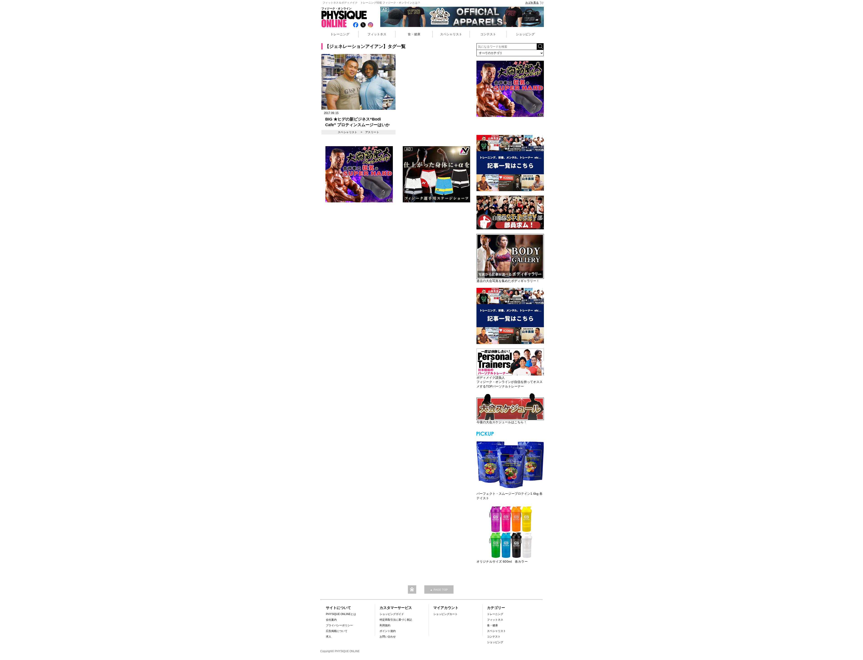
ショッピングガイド (392, 614)
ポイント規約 (388, 631)
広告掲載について (336, 631)
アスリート (372, 132)
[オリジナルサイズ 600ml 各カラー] (510, 532)
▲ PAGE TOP (439, 589)
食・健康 (414, 34)
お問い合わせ (388, 636)
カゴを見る (532, 2)
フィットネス (376, 34)
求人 (328, 636)
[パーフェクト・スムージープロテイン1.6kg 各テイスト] (510, 464)
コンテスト (488, 34)
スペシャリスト (451, 34)
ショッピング (525, 34)
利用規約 (385, 625)
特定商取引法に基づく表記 (396, 619)
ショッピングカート (445, 614)
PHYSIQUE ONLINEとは (341, 614)
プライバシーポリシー (339, 625)
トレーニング (339, 34)
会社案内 (331, 619)
